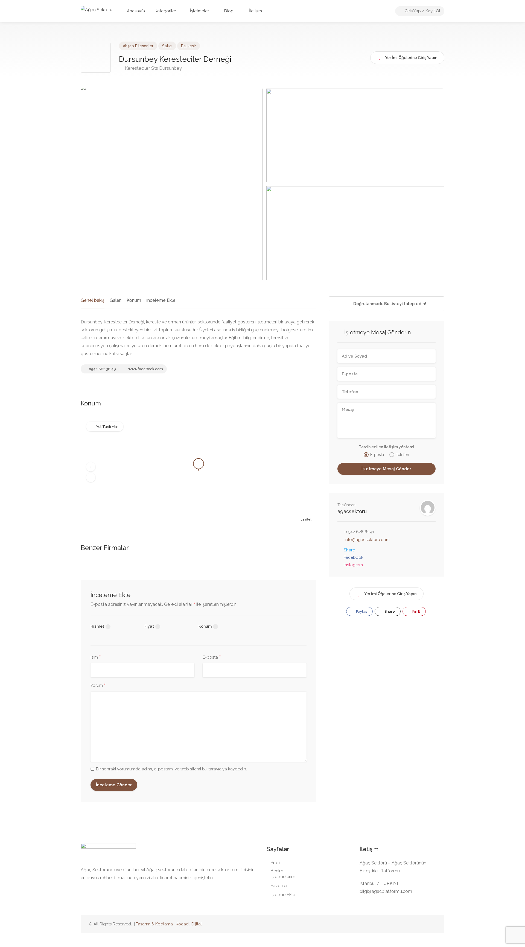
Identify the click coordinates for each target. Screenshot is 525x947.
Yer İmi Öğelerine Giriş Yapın (390, 594)
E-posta (212, 657)
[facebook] (423, 924)
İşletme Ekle (282, 894)
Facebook (353, 557)
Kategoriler (165, 10)
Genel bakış (92, 300)
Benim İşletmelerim (282, 873)
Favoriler (279, 885)
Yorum (98, 685)
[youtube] (414, 924)
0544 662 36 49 (102, 369)
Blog (228, 10)
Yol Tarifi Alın (107, 427)
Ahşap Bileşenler (138, 46)
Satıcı (167, 46)
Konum (134, 300)
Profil (275, 862)
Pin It (416, 611)
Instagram (353, 564)
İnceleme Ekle (161, 300)
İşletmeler (199, 10)
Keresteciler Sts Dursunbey (153, 68)
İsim (96, 657)
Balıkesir (188, 46)
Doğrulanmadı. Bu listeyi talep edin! (389, 303)
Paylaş (361, 611)
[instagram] (432, 924)
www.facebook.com (145, 369)
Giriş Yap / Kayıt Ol (422, 10)
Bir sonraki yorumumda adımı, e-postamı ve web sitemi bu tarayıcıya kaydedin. (171, 769)
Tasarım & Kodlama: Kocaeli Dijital (169, 924)
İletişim (255, 10)
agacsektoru (352, 511)
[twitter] (405, 924)
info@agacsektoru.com (367, 539)
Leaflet (306, 519)
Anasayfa (136, 10)
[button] (90, 467)
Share (349, 550)
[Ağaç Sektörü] (96, 9)
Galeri (115, 300)
